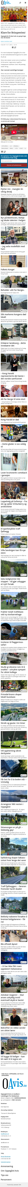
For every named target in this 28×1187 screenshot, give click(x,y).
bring (11, 148)
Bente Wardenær (6, 1156)
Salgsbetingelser (6, 1162)
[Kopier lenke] (15, 47)
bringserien (5, 148)
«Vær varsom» (16, 1100)
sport (21, 148)
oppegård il (5, 146)
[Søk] (20, 2)
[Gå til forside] (8, 3)
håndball (16, 146)
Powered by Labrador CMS (14, 1184)
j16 (11, 146)
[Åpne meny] (25, 2)
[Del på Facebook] (13, 47)
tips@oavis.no (5, 1134)
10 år (16, 148)
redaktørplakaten (20, 1098)
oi (25, 148)
